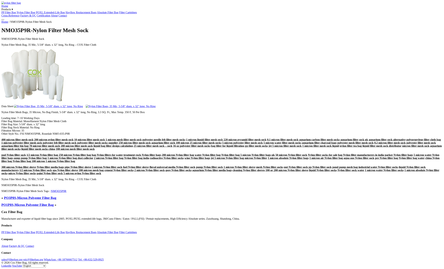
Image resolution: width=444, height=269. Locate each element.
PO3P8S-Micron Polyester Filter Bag (30, 198)
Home (4, 6)
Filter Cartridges (128, 12)
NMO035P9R (58, 191)
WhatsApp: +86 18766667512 (60, 259)
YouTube (17, 265)
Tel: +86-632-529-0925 (91, 259)
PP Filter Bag (8, 12)
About (54, 15)
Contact (62, 15)
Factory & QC (28, 15)
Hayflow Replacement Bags (81, 12)
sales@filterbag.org (12, 259)
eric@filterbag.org (33, 259)
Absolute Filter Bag (107, 12)
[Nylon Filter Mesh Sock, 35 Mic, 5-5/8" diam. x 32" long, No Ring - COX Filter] (48, 106)
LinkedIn (6, 265)
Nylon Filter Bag (26, 12)
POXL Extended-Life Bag (50, 12)
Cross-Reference (10, 15)
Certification (43, 15)
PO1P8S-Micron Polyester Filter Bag (27, 205)
